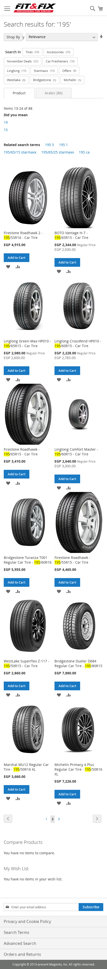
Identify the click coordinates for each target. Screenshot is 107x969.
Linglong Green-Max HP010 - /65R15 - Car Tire (27, 343)
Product (19, 93)
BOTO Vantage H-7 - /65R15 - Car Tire (71, 235)
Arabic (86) (53, 93)
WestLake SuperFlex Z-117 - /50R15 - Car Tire (26, 663)
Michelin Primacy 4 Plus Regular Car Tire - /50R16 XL (78, 769)
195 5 (49, 144)
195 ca (84, 152)
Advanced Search (20, 943)
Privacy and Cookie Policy (27, 921)
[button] (8, 266)
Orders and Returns (22, 954)
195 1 (63, 144)
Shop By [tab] (13, 37)
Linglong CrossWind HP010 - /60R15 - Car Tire (77, 343)
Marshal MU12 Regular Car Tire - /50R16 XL (26, 767)
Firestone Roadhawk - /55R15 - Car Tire (72, 560)
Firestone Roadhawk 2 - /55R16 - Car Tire (23, 235)
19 (6, 122)
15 (6, 129)
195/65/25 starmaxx (57, 152)
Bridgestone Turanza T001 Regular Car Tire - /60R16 (28, 560)
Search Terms (16, 932)
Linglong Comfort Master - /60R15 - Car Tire (76, 451)
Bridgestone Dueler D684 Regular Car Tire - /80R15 (78, 663)
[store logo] (35, 7)
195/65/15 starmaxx (20, 152)
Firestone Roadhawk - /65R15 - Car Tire (22, 451)
